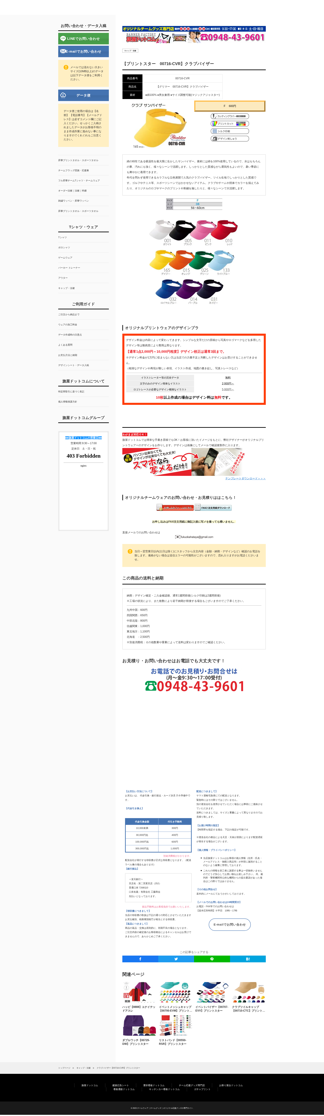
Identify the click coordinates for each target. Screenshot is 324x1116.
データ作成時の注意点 (149, 7)
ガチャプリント (202, 1089)
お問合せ (242, 7)
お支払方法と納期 (180, 7)
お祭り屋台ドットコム (231, 1085)
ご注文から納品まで (88, 7)
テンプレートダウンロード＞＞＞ (245, 478)
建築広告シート (120, 1085)
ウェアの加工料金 (118, 7)
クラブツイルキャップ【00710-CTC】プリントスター (248, 1011)
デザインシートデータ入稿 (213, 7)
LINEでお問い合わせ (83, 38)
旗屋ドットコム (90, 1085)
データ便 (83, 95)
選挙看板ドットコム (154, 1085)
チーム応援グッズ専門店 (192, 1085)
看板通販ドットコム (124, 1089)
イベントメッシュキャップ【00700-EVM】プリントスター (175, 1011)
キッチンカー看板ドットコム (164, 1089)
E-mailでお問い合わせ (230, 924)
